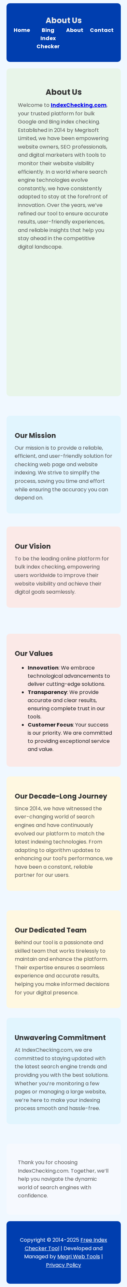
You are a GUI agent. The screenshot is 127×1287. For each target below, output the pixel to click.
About (74, 30)
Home (22, 30)
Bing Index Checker (48, 38)
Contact (102, 30)
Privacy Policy (63, 1265)
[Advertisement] (63, 318)
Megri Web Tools (78, 1256)
